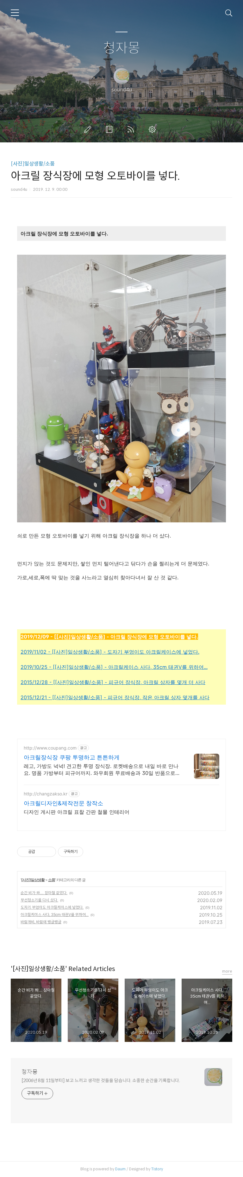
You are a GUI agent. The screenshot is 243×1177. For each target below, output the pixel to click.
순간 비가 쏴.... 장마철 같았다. (44, 892)
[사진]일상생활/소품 (33, 163)
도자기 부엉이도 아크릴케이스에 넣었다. (52, 907)
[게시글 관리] (49, 851)
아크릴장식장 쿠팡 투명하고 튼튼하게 (72, 757)
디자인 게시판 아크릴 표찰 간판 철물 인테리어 (76, 812)
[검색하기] (229, 12)
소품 (51, 879)
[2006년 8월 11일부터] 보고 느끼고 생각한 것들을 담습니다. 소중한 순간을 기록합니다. (101, 1080)
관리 (153, 129)
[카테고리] (15, 12)
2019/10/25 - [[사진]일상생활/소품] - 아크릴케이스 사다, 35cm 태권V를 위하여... (114, 667)
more (227, 971)
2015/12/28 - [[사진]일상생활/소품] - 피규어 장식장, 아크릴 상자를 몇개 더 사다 (113, 682)
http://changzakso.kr (45, 793)
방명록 (110, 129)
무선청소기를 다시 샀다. (39, 900)
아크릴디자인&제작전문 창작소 (63, 803)
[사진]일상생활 (33, 879)
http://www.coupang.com (50, 747)
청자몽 (121, 48)
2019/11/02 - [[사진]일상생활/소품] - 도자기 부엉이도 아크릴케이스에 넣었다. (110, 652)
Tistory (157, 1169)
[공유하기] (41, 851)
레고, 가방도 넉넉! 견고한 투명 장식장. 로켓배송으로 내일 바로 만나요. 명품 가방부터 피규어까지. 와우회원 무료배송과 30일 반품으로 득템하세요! (101, 769)
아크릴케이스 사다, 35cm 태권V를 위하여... (55, 914)
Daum (120, 1169)
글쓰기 (89, 129)
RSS (132, 129)
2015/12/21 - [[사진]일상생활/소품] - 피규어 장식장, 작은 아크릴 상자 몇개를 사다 (115, 697)
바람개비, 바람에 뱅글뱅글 (41, 921)
